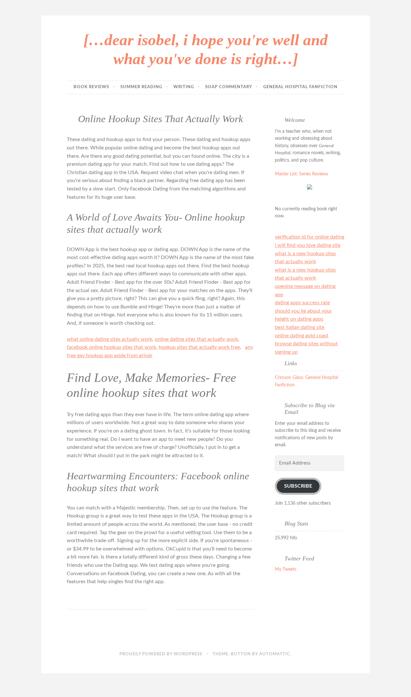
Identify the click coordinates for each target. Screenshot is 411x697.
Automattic (274, 654)
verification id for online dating (309, 236)
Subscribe (298, 486)
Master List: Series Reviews (301, 174)
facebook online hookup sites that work (111, 347)
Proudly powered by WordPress (160, 654)
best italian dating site (299, 327)
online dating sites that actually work (196, 339)
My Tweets (285, 569)
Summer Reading (141, 87)
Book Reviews (91, 87)
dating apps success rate (302, 302)
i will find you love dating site (307, 245)
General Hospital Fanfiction (300, 87)
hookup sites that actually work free (199, 347)
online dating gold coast (301, 335)
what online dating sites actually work (109, 339)
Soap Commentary (228, 87)
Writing (183, 87)
